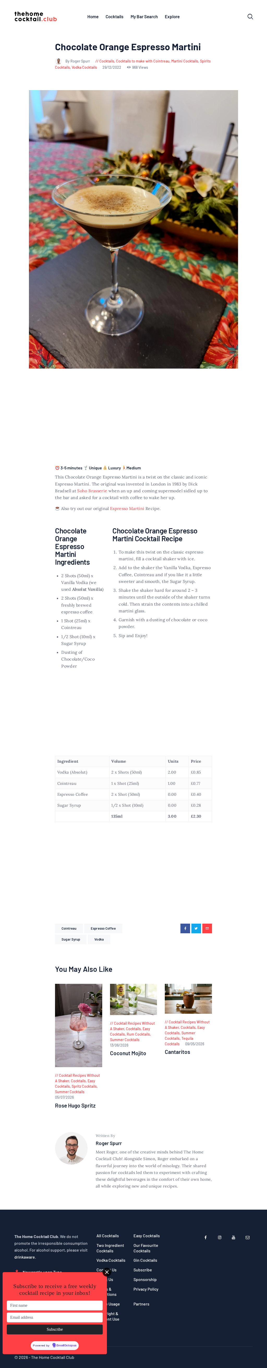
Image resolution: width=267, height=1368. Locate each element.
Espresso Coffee (103, 928)
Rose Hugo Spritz (75, 1106)
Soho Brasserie (92, 490)
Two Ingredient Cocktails (110, 1248)
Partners (141, 1303)
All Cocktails (107, 1235)
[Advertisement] (133, 422)
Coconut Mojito (128, 1053)
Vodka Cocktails (84, 67)
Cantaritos (177, 1052)
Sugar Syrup (71, 939)
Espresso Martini (127, 508)
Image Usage (108, 1303)
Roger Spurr (109, 1143)
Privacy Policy (146, 1288)
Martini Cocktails (184, 61)
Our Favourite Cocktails (146, 1248)
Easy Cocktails (147, 1235)
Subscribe (143, 1269)
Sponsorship (145, 1279)
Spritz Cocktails (84, 1086)
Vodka (99, 939)
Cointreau (69, 928)
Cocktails (106, 61)
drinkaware (24, 1256)
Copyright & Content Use (107, 1316)
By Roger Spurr (78, 61)
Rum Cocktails (138, 1034)
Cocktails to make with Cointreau (142, 61)
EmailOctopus (66, 1345)
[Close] (106, 1272)
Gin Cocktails (145, 1260)
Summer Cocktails (69, 1092)
